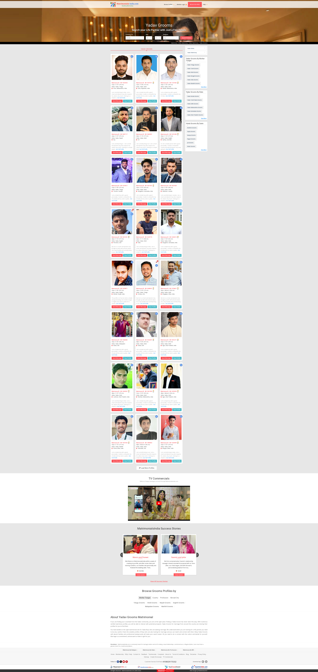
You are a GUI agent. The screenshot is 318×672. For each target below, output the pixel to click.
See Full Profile (121, 98)
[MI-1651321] (122, 221)
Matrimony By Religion (130, 650)
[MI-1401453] (122, 427)
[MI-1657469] (171, 170)
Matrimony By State (149, 650)
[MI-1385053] (146, 427)
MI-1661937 (148, 185)
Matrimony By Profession (169, 650)
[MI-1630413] (171, 221)
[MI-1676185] (171, 118)
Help (204, 4)
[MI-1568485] (122, 324)
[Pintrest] (126, 661)
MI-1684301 (148, 134)
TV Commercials (168, 657)
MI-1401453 (124, 443)
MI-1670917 (124, 185)
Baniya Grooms (191, 135)
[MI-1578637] (171, 273)
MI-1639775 (148, 237)
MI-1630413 (173, 237)
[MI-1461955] (146, 376)
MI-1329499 (173, 443)
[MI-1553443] (122, 67)
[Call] (132, 56)
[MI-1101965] (171, 67)
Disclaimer (193, 654)
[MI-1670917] (122, 170)
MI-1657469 (173, 185)
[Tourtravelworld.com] (172, 667)
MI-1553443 (124, 83)
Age (147, 34)
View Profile (127, 101)
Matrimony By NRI (188, 650)
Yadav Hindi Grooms (192, 72)
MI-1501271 (173, 340)
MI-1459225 (173, 391)
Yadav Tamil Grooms (193, 68)
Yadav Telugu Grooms (193, 65)
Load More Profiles (147, 468)
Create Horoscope (156, 657)
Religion (165, 34)
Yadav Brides (190, 48)
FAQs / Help (128, 654)
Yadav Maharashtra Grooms (194, 107)
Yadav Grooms (146, 49)
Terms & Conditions (178, 654)
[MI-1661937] (146, 170)
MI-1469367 (124, 391)
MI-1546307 (148, 340)
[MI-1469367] (122, 376)
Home (112, 654)
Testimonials (152, 654)
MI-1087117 (124, 134)
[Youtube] (123, 661)
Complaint (161, 654)
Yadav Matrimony (192, 52)
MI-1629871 (124, 288)
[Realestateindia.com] (145, 667)
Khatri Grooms (191, 146)
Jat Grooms (190, 142)
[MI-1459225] (171, 376)
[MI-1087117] (122, 118)
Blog (187, 654)
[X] (121, 661)
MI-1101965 (173, 83)
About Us (168, 654)
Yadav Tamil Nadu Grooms (194, 100)
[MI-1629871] (122, 273)
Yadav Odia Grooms (192, 79)
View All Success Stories (159, 581)
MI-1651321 (124, 237)
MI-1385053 (148, 443)
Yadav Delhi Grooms (192, 104)
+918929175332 (169, 661)
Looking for (129, 34)
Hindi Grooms (152, 603)
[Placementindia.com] (118, 667)
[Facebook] (118, 661)
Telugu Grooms (139, 603)
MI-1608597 (148, 288)
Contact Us (136, 654)
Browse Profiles (168, 4)
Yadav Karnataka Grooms (194, 111)
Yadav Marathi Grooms (193, 83)
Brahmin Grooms (192, 128)
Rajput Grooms (191, 139)
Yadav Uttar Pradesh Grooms (195, 115)
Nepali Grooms (165, 603)
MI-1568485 (124, 340)
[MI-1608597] (146, 273)
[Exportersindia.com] (199, 667)
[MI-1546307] (146, 324)
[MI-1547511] (146, 67)
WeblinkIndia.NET (202, 670)
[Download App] (203, 661)
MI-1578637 (173, 288)
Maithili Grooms (167, 606)
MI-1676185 (173, 134)
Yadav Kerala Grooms (193, 96)
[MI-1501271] (171, 324)
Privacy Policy (202, 654)
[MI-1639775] (146, 221)
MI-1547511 (148, 83)
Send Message (117, 101)
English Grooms (178, 603)
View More (204, 87)
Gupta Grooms (191, 131)
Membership (120, 654)
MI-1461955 (148, 391)
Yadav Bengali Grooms (193, 76)
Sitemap (146, 657)
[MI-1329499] (171, 427)
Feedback (144, 654)
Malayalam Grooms (152, 606)
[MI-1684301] (146, 118)
